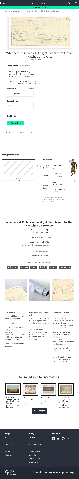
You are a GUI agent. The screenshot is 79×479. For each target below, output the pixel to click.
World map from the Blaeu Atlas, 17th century (30, 400)
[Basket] (75, 3)
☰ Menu (3, 3)
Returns (7, 451)
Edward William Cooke (39, 59)
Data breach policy (35, 451)
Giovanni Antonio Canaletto (12, 406)
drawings (24, 267)
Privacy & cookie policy (36, 444)
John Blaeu (28, 404)
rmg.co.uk (70, 441)
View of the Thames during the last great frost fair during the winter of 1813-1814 (66, 402)
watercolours (65, 267)
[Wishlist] (72, 3)
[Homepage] (39, 3)
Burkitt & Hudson (65, 408)
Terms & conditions (35, 441)
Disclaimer (32, 437)
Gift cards (8, 455)
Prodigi (71, 474)
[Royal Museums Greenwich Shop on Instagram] (63, 439)
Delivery (56, 348)
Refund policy (33, 462)
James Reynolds (47, 404)
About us (8, 437)
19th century (13, 267)
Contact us (8, 441)
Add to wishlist (13, 133)
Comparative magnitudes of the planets (48, 400)
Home (7, 11)
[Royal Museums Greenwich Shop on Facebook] (53, 439)
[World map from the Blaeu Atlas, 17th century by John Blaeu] (30, 389)
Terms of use (33, 448)
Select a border (13, 101)
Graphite (43, 267)
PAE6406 (53, 267)
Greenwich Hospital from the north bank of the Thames (12, 400)
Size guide (31, 88)
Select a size (20, 88)
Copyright (32, 455)
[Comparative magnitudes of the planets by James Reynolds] (48, 389)
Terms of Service (34, 458)
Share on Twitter (27, 133)
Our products (9, 444)
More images (39, 411)
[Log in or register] (68, 3)
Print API (63, 474)
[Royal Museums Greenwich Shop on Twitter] (58, 439)
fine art (33, 267)
